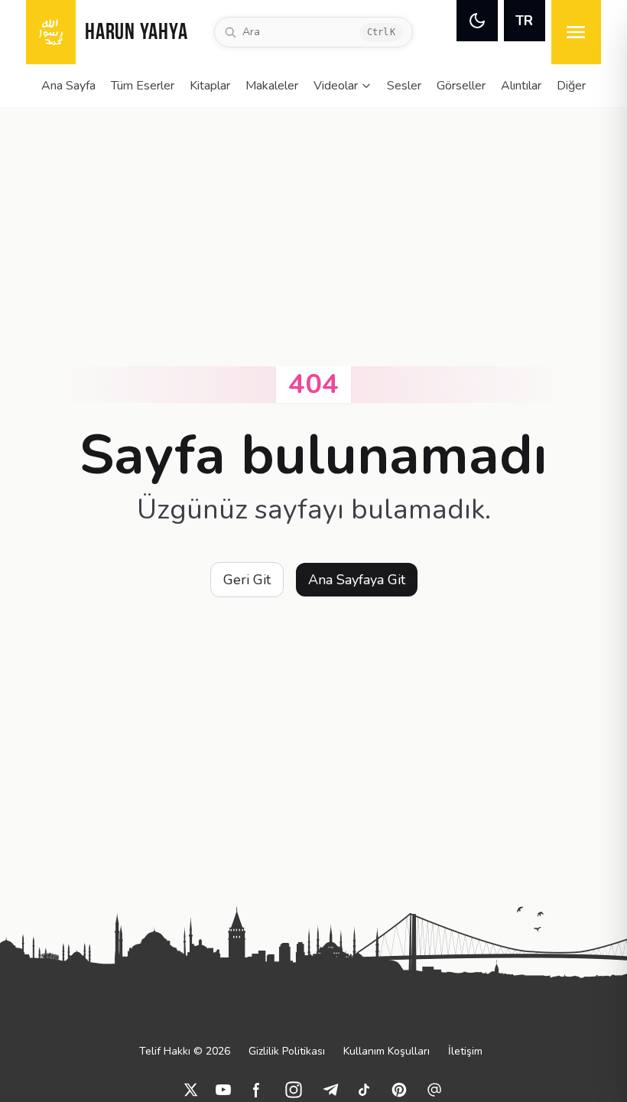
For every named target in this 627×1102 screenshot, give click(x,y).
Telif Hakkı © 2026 (184, 1051)
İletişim (465, 1051)
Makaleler (271, 85)
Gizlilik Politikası (287, 1051)
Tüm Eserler (142, 85)
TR (524, 20)
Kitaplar (210, 85)
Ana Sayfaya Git (356, 580)
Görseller (461, 85)
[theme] (477, 20)
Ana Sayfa (68, 85)
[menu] (576, 32)
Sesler (404, 85)
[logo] (51, 32)
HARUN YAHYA (136, 33)
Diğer (571, 85)
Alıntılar (521, 85)
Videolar (336, 85)
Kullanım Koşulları (386, 1051)
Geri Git (247, 580)
